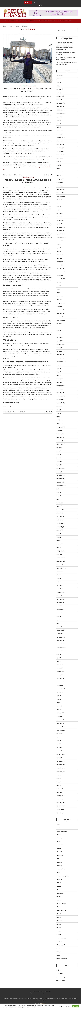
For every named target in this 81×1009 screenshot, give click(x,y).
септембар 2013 (61, 609)
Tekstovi (25, 21)
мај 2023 (59, 210)
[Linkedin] (41, 5)
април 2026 (60, 89)
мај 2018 (59, 416)
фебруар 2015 (60, 551)
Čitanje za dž (60, 855)
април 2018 (60, 420)
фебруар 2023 (60, 220)
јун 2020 (59, 330)
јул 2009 (59, 778)
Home (4, 26)
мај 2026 (59, 86)
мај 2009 (59, 785)
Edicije (58, 858)
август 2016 (60, 489)
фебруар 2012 (60, 671)
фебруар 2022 (60, 261)
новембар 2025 (61, 106)
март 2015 (59, 547)
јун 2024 (59, 165)
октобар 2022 (60, 234)
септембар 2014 (61, 568)
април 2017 (60, 461)
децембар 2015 (61, 516)
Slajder (59, 934)
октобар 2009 (60, 768)
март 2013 (59, 626)
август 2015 (60, 530)
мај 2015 (59, 540)
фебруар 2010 (60, 754)
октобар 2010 (60, 726)
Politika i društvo (61, 910)
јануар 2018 (60, 430)
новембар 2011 (61, 682)
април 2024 (60, 172)
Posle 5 (59, 914)
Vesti (4, 21)
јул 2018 (59, 409)
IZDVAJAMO (60, 893)
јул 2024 (59, 161)
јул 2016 (59, 492)
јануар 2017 (60, 471)
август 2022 (60, 241)
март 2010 (59, 750)
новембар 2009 (61, 764)
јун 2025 (59, 124)
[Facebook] (39, 5)
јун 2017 (59, 454)
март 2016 (59, 506)
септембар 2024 (61, 154)
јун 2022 (59, 248)
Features (59, 879)
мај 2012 (59, 661)
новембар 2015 (61, 520)
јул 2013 (59, 616)
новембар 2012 (61, 640)
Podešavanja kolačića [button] (65, 1006)
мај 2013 (59, 623)
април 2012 (60, 664)
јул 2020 (59, 327)
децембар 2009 (61, 761)
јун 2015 (59, 537)
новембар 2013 (61, 602)
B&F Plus (59, 834)
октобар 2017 (60, 440)
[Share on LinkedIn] (49, 174)
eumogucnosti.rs (40, 167)
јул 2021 (59, 285)
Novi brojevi (60, 907)
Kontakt (59, 21)
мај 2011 (59, 702)
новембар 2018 (61, 396)
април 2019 (60, 378)
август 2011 (60, 692)
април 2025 (60, 130)
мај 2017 (59, 458)
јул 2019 (59, 368)
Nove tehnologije (61, 903)
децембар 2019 (61, 351)
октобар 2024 (60, 151)
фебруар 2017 (60, 468)
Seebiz (59, 931)
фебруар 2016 (60, 509)
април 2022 (60, 254)
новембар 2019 (61, 354)
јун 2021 (59, 289)
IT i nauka (59, 889)
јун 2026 (59, 82)
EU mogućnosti (61, 869)
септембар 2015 (61, 527)
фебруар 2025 (60, 137)
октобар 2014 (60, 565)
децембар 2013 (61, 599)
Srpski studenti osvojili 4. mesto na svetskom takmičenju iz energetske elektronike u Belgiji (65, 47)
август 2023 (60, 199)
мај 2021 (59, 292)
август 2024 (60, 158)
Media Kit (70, 21)
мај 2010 (59, 744)
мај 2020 (59, 334)
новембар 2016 (61, 478)
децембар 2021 (61, 268)
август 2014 (60, 571)
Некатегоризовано (62, 958)
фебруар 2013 (60, 630)
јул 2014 (59, 575)
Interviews (59, 883)
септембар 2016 (61, 485)
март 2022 (59, 258)
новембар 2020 (61, 313)
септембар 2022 (61, 237)
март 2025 (59, 134)
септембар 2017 (61, 444)
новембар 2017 (61, 437)
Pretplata (53, 21)
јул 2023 (59, 203)
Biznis (58, 841)
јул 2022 (59, 244)
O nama (65, 21)
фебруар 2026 (60, 96)
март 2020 (59, 341)
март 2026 (59, 93)
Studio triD (43, 1003)
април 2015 (60, 544)
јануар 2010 (60, 757)
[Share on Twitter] (47, 174)
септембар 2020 (61, 320)
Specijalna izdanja (61, 938)
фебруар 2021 (60, 303)
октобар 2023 (60, 192)
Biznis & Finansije (61, 845)
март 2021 (59, 299)
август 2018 (60, 406)
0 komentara (18, 174)
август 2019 (60, 365)
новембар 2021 (61, 272)
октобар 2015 (60, 523)
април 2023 (60, 213)
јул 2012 (59, 654)
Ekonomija (59, 862)
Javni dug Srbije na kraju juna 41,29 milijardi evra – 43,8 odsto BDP (66, 63)
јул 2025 (59, 120)
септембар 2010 (61, 730)
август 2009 (60, 775)
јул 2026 (59, 79)
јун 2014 (59, 578)
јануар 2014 (60, 595)
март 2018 (59, 423)
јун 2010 (59, 740)
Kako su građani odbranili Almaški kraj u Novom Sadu (39, 2)
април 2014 (60, 585)
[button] (33, 2)
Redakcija (38, 21)
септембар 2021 (61, 279)
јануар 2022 (60, 265)
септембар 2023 (61, 196)
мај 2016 (59, 499)
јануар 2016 (60, 513)
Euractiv (59, 872)
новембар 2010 (61, 723)
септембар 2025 (61, 113)
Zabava (59, 951)
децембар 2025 (61, 103)
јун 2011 (59, 699)
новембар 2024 (61, 148)
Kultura (59, 896)
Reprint (59, 927)
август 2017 (60, 447)
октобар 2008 (60, 809)
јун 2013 (59, 620)
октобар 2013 (60, 606)
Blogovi (32, 21)
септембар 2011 (61, 688)
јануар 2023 (60, 223)
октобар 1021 (60, 813)
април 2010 (60, 747)
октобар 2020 (60, 316)
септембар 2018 (61, 403)
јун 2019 (59, 372)
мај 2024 (59, 168)
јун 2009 (59, 782)
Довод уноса (59, 973)
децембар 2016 (61, 475)
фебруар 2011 (60, 713)
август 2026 (60, 75)
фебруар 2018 (60, 427)
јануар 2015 (60, 554)
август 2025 (60, 117)
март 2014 (59, 589)
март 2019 (59, 382)
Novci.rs (59, 900)
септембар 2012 (61, 647)
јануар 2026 (60, 99)
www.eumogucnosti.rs (25, 159)
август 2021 (60, 282)
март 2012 (59, 668)
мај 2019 (59, 375)
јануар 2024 (60, 182)
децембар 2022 (61, 227)
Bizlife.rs (59, 838)
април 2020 (60, 337)
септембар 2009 (61, 771)
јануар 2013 (60, 633)
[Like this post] (44, 174)
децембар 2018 (61, 392)
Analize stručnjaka (62, 831)
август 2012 (60, 651)
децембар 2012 (61, 637)
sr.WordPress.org (60, 980)
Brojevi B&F (60, 851)
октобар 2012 (60, 644)
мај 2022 (59, 251)
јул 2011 (59, 695)
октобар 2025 (60, 110)
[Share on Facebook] (46, 174)
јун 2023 (59, 206)
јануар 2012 (60, 675)
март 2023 (59, 216)
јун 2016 (59, 496)
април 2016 (60, 502)
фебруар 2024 (60, 179)
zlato (58, 955)
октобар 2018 (60, 399)
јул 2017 (59, 451)
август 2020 (60, 323)
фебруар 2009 (60, 795)
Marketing (46, 21)
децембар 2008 (61, 802)
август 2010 (60, 733)
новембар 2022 (61, 230)
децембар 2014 (61, 558)
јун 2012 (59, 657)
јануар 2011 (60, 716)
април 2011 (60, 706)
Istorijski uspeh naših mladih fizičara (65, 42)
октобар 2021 (60, 275)
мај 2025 (59, 127)
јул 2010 (59, 737)
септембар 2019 (61, 361)
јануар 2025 (60, 141)
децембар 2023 (61, 186)
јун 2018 (59, 413)
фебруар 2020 (60, 344)
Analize (59, 824)
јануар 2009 (60, 799)
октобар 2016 (60, 482)
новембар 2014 (61, 561)
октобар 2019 (60, 358)
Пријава (58, 970)
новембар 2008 (61, 806)
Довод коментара (60, 977)
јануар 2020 (60, 347)
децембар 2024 (61, 144)
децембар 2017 (61, 434)
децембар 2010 (61, 720)
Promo (59, 924)
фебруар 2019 (60, 385)
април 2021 (60, 296)
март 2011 (59, 709)
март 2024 (59, 175)
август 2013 (60, 613)
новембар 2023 (61, 189)
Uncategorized (61, 945)
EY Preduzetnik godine (15, 21)
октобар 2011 (60, 685)
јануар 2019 (60, 389)
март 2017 (59, 465)
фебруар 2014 (60, 592)
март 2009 (59, 792)
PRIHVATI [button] (75, 1006)
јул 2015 (59, 533)
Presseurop (60, 920)
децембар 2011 (61, 678)
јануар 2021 (60, 306)
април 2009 (60, 788)
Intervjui (59, 886)
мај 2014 (59, 582)
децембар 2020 (61, 310)
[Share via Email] (51, 174)
